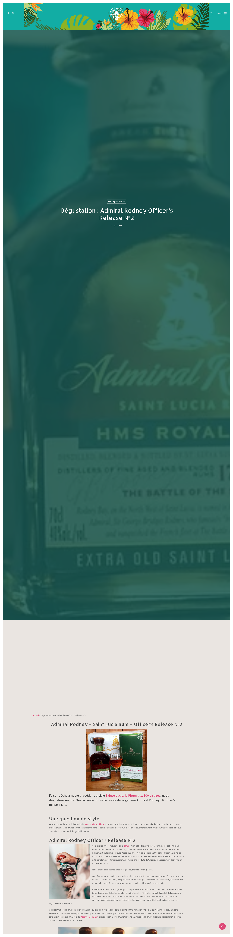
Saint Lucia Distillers (94, 824)
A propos (117, 25)
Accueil (36, 715)
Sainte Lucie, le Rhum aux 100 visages (133, 795)
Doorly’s (84, 917)
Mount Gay (93, 917)
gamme (127, 846)
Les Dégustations (116, 201)
